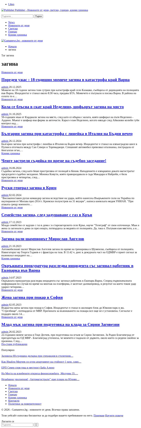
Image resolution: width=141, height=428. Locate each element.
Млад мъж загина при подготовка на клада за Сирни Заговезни (60, 324)
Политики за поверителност (24, 403)
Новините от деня (18, 25)
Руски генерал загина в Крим (28, 187)
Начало (12, 385)
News (11, 22)
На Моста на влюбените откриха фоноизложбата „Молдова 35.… (39, 373)
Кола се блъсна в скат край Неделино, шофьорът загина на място (62, 106)
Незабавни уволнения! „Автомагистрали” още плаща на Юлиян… (40, 379)
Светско (13, 28)
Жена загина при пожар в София (32, 297)
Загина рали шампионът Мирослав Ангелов (42, 238)
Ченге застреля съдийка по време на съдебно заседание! (53, 160)
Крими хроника (17, 34)
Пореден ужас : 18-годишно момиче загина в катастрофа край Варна (65, 79)
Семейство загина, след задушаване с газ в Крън (46, 215)
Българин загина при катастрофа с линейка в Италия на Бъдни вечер (67, 133)
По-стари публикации (14, 344)
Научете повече (114, 415)
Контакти (13, 400)
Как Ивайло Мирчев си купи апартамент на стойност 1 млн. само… (41, 361)
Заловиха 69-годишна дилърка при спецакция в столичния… (37, 355)
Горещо (12, 31)
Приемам (99, 415)
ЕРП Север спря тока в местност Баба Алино (27, 367)
